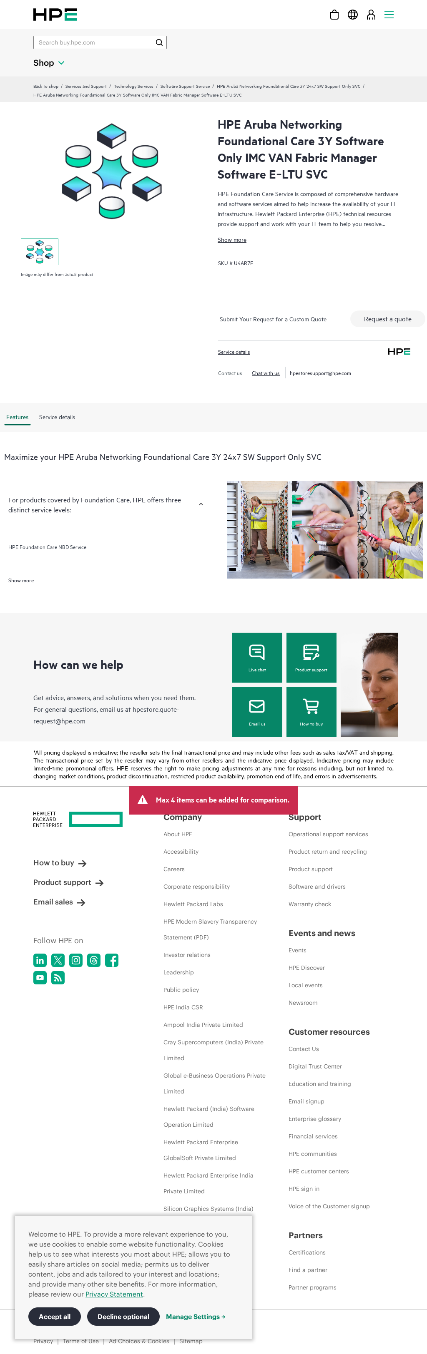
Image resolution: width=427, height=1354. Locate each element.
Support (305, 817)
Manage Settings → (196, 1316)
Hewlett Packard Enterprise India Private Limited (208, 1183)
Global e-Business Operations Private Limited (214, 1083)
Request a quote (388, 318)
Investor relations (187, 955)
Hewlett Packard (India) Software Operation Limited (208, 1116)
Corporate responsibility (196, 886)
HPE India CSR (183, 1007)
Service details (234, 351)
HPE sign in (304, 1189)
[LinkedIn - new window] (40, 960)
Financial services (313, 1136)
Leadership (178, 972)
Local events (306, 985)
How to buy (311, 723)
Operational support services (328, 834)
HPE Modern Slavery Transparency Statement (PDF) (210, 929)
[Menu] (389, 14)
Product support (311, 669)
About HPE (177, 834)
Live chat (257, 669)
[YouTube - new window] (40, 977)
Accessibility (180, 851)
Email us (257, 723)
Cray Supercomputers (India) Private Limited (213, 1050)
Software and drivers (317, 886)
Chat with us (266, 372)
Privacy (43, 1341)
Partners (306, 1235)
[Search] (159, 42)
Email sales (53, 902)
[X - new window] (58, 960)
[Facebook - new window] (111, 960)
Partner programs (313, 1287)
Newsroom (303, 1002)
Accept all (54, 1316)
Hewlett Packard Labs (193, 904)
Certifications (307, 1252)
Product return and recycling (328, 851)
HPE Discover (307, 967)
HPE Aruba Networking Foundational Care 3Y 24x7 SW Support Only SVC (288, 85)
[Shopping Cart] (334, 14)
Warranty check (310, 904)
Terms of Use (81, 1341)
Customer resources (329, 1031)
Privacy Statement (114, 1294)
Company (182, 817)
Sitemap (191, 1341)
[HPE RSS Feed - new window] (58, 977)
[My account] (371, 14)
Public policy (181, 990)
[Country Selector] (353, 14)
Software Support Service (185, 85)
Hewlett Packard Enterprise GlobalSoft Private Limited (200, 1150)
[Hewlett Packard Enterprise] (55, 14)
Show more (232, 239)
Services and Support (86, 85)
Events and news (322, 933)
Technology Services (133, 85)
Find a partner (308, 1270)
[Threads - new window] (93, 960)
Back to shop (45, 85)
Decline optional (123, 1316)
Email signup (306, 1101)
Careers (174, 869)
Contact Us (304, 1049)
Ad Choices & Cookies (139, 1341)
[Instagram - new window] (76, 960)
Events (297, 950)
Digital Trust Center (315, 1066)
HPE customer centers (319, 1171)
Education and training (320, 1084)
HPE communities (313, 1154)
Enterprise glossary (315, 1119)
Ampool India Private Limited (203, 1025)
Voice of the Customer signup (329, 1206)
